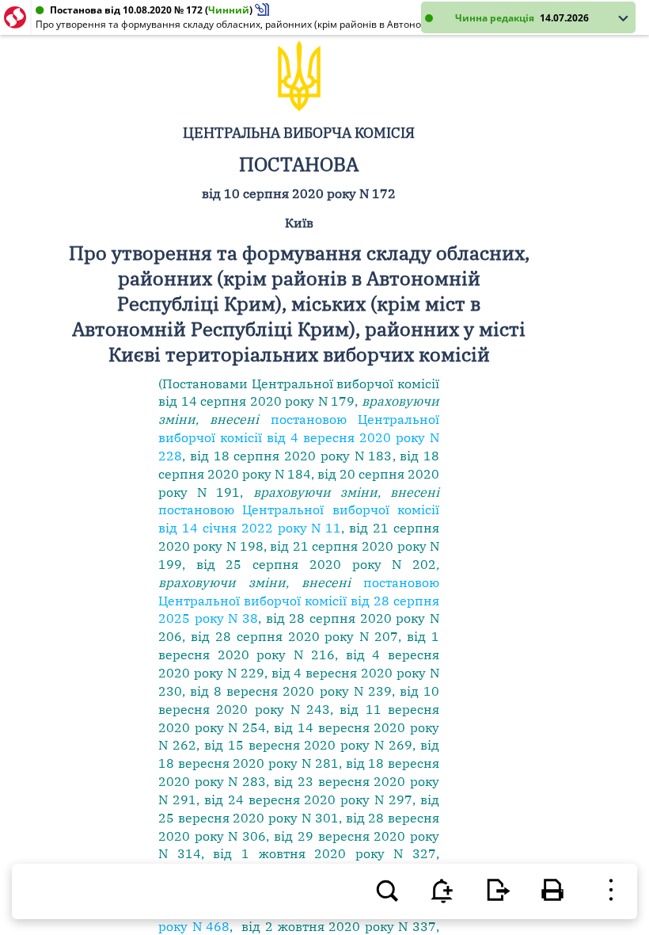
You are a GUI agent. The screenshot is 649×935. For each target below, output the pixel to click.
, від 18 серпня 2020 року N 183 (287, 456)
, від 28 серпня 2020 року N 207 (290, 636)
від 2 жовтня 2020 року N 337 (338, 926)
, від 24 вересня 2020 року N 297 (304, 799)
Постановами (205, 383)
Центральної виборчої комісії (345, 383)
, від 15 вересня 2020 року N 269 (304, 745)
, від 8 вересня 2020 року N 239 (287, 691)
